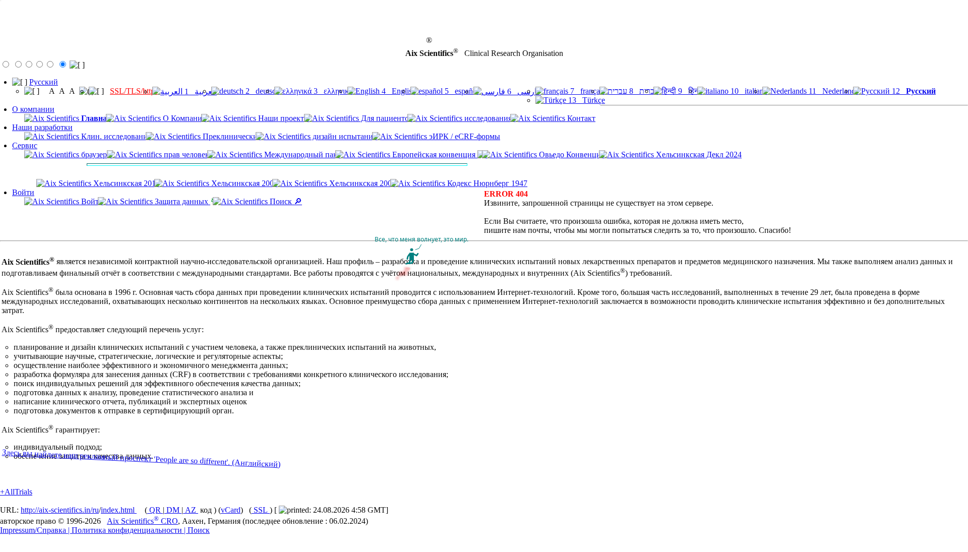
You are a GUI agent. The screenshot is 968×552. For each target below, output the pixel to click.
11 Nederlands (833, 91)
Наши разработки (42, 127)
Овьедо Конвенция (570, 154)
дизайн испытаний (344, 136)
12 (913, 91)
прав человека (187, 154)
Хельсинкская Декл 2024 (698, 154)
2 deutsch (262, 91)
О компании (33, 109)
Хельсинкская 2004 (361, 183)
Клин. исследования (115, 136)
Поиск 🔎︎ (285, 201)
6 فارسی (523, 91)
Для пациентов (386, 118)
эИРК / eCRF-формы (463, 136)
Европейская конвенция (433, 154)
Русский (43, 82)
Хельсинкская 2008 (243, 183)
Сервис (24, 145)
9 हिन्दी (689, 91)
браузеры (95, 154)
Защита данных (181, 201)
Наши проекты (283, 118)
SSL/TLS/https (134, 91)
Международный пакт (301, 154)
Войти (23, 192)
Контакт (580, 118)
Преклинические (231, 136)
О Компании (184, 118)
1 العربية (200, 91)
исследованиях (489, 118)
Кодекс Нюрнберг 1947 (486, 183)
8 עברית (643, 91)
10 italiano (748, 91)
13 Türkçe (585, 100)
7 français (586, 91)
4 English (398, 91)
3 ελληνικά (332, 91)
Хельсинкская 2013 (125, 183)
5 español (461, 91)
